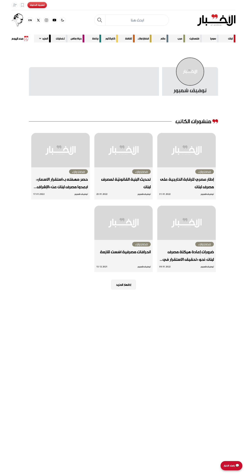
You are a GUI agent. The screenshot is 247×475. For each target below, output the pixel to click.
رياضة (95, 38)
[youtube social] (54, 20)
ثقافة (128, 38)
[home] (216, 20)
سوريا (213, 38)
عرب (180, 38)
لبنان (230, 38)
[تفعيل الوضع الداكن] (62, 20)
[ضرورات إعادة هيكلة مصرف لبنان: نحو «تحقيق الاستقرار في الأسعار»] (186, 223)
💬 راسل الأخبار (231, 465)
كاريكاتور (110, 38)
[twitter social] (38, 20)
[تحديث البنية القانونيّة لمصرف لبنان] (123, 150)
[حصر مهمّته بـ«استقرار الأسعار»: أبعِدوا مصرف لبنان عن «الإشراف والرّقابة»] (60, 150)
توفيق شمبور (207, 194)
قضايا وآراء (143, 38)
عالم (163, 38)
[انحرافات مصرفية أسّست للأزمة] (123, 223)
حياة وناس (76, 38)
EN (30, 20)
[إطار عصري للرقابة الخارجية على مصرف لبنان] (186, 150)
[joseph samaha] (19, 20)
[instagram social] (46, 20)
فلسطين (194, 38)
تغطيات (60, 38)
